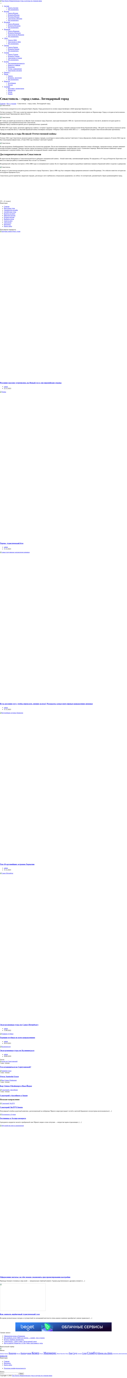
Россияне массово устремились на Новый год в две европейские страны (31, 383)
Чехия (6, 74)
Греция (6, 45)
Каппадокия (26, 1353)
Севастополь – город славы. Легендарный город (20, 1341)
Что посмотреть (13, 9)
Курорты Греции (13, 49)
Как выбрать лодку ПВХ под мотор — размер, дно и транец (24, 1338)
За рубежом (12, 83)
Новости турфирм (14, 65)
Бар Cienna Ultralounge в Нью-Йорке (16, 1086)
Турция (6, 52)
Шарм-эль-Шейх (105, 1353)
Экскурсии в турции (15, 58)
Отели (10, 92)
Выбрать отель (9, 219)
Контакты (7, 224)
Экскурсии (7, 222)
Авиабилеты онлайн (11, 210)
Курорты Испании (14, 26)
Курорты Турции (13, 56)
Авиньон (2, 1353)
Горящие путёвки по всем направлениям (17, 1038)
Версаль (18, 1353)
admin (6, 386)
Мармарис (50, 1352)
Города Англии (13, 8)
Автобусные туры (10, 212)
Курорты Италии (13, 15)
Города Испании (13, 24)
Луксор (41, 1353)
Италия (6, 11)
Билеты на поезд (9, 214)
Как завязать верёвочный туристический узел (20, 1314)
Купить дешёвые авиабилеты (14, 1339)
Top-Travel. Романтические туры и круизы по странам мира (32, 1375)
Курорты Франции (14, 33)
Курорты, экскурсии (15, 78)
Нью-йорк (62, 1353)
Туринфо (7, 87)
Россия (10, 85)
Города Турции (13, 54)
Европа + (7, 72)
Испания (7, 22)
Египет (6, 61)
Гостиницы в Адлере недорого (13, 1118)
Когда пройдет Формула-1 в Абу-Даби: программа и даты (23, 1343)
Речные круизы (9, 217)
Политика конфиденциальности (15, 1368)
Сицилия (80, 1353)
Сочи (84, 1353)
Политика (11, 67)
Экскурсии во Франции (16, 35)
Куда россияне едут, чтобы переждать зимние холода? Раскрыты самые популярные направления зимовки (46, 704)
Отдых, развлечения (15, 69)
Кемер (35, 1352)
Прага (66, 1353)
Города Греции (13, 47)
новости (3, 1356)
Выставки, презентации (16, 88)
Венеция (12, 1353)
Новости (7, 81)
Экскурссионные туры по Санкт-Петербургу (19, 1025)
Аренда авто (8, 221)
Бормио (6, 1353)
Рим (70, 1353)
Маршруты (11, 90)
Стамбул (92, 1352)
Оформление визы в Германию (14, 1336)
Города (10, 76)
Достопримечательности (16, 63)
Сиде (75, 1353)
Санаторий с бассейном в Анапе (14, 1095)
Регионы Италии (13, 17)
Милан (58, 1353)
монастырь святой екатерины (120, 1353)
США (6, 38)
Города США (12, 40)
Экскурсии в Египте (15, 70)
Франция (7, 29)
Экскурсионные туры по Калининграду (17, 1050)
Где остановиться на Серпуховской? (15, 1067)
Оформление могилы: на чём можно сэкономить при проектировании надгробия (35, 1277)
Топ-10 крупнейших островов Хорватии (17, 864)
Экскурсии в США (14, 42)
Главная (6, 206)
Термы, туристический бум (11, 543)
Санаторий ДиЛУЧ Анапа (11, 1107)
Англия (6, 6)
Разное (10, 94)
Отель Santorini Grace (9, 1076)
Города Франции (13, 31)
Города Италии (13, 13)
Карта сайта (8, 226)
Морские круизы (9, 215)
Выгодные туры (9, 208)
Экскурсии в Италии (15, 18)
